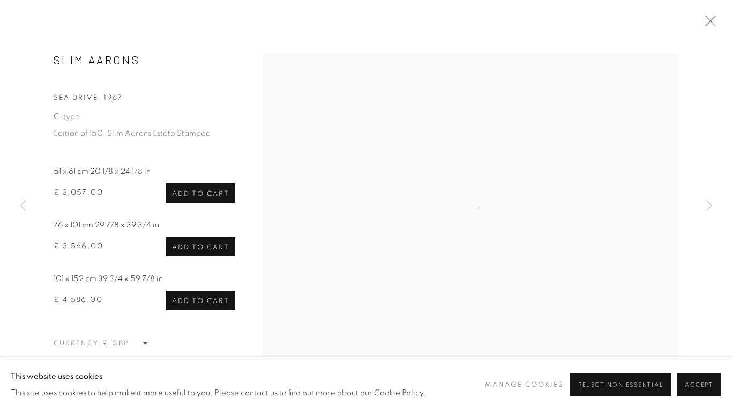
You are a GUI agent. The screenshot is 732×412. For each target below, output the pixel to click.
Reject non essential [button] (620, 385)
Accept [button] (699, 385)
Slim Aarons (97, 60)
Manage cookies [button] (524, 384)
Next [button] (709, 206)
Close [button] (708, 24)
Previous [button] (23, 206)
